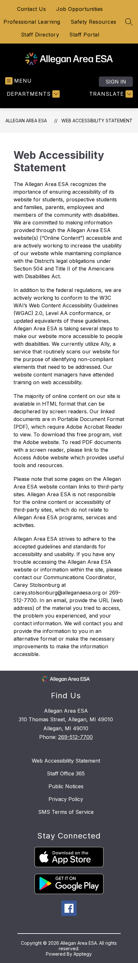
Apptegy (82, 954)
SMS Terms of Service (66, 812)
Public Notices (65, 786)
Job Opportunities (79, 9)
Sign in (116, 81)
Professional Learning (32, 22)
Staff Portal (84, 34)
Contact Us (31, 9)
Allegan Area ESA (26, 120)
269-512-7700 (75, 737)
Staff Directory (40, 34)
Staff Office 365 (66, 773)
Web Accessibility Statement (97, 120)
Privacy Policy (65, 799)
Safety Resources (93, 22)
